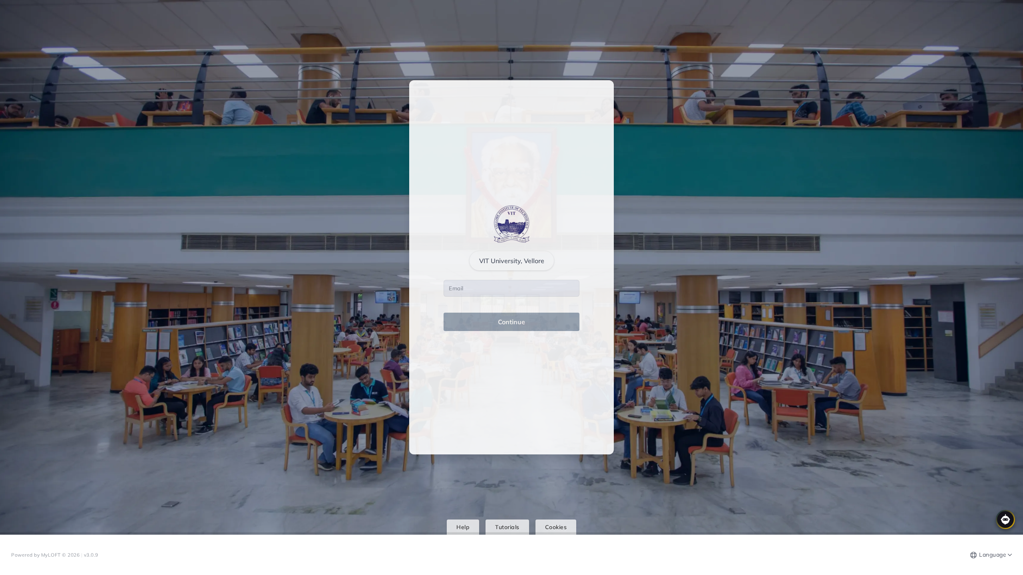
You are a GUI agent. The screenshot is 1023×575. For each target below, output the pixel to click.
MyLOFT (51, 555)
